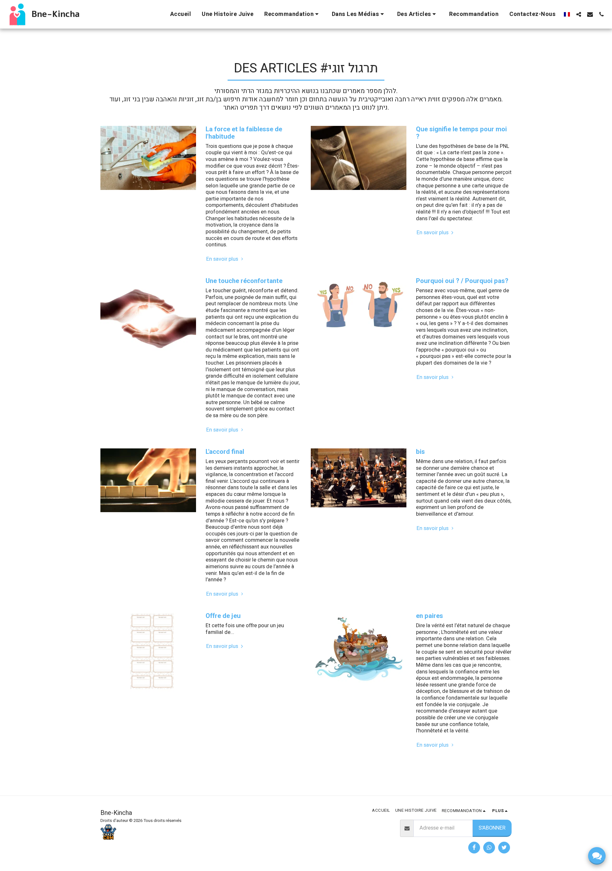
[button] (292, 14)
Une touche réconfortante (244, 281)
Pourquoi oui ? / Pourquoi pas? (462, 281)
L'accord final (225, 452)
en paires (429, 616)
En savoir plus (222, 259)
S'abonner (492, 828)
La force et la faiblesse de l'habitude (244, 133)
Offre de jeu (223, 616)
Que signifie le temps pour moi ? (461, 133)
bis (420, 452)
